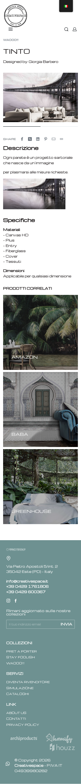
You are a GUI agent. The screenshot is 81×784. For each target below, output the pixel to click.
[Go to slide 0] (12, 304)
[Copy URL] (61, 139)
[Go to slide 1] (15, 304)
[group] (40, 332)
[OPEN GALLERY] (40, 97)
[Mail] (53, 139)
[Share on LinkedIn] (38, 139)
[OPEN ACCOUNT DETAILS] (74, 29)
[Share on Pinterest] (46, 139)
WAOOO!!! (10, 39)
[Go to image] (21, 126)
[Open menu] (10, 29)
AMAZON (24, 357)
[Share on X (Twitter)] (30, 139)
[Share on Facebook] (22, 139)
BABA (19, 434)
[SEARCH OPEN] (66, 29)
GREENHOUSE (31, 511)
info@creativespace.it (27, 581)
